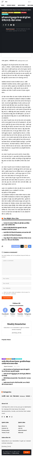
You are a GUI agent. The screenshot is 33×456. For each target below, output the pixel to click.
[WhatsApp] (11, 417)
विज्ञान (13, 358)
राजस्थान (28, 396)
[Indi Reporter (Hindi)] (16, 2)
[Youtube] (20, 312)
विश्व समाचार (24, 12)
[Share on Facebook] (6, 25)
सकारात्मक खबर (5, 14)
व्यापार (7, 396)
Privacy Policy (6, 453)
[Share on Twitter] (8, 25)
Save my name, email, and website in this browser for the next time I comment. (17, 293)
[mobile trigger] (3, 2)
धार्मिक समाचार (4, 12)
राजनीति (3, 396)
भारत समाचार (11, 12)
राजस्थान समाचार (17, 12)
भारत (11, 396)
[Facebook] (5, 312)
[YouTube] (7, 417)
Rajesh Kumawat (10, 29)
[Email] (11, 25)
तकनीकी (3, 358)
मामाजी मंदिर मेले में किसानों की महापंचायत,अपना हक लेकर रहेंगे (17, 232)
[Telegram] (27, 312)
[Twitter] (12, 312)
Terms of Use (15, 453)
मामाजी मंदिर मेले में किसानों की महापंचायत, (12, 235)
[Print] (13, 25)
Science (22, 396)
